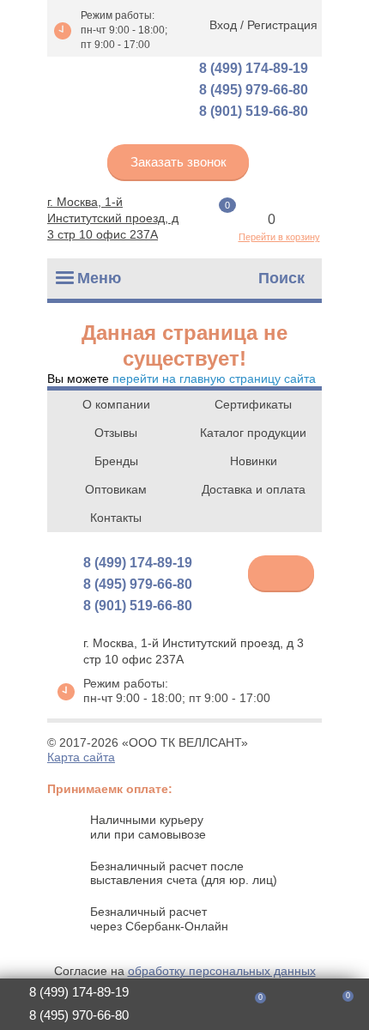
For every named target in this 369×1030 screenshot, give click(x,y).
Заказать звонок (178, 161)
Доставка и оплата (253, 489)
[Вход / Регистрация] (292, 1005)
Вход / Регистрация (263, 25)
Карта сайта (81, 757)
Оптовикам (116, 489)
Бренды (116, 461)
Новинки (253, 461)
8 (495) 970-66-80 (79, 1015)
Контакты (116, 517)
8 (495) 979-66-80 (253, 89)
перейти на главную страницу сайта (214, 378)
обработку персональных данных (222, 971)
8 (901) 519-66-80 (253, 111)
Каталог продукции (253, 432)
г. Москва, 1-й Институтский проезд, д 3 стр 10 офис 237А (112, 218)
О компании (116, 404)
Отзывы (115, 432)
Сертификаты (253, 404)
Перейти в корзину (279, 237)
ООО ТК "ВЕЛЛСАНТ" (115, 91)
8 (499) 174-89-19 (253, 68)
